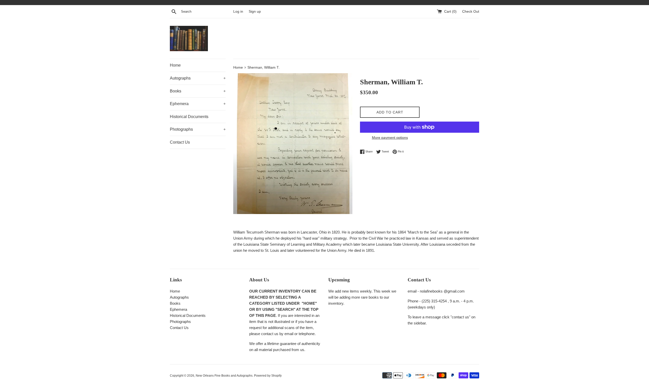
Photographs (198, 129)
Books (198, 91)
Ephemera (198, 104)
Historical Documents (189, 116)
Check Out (470, 11)
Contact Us (180, 142)
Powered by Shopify (268, 375)
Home (175, 65)
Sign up (255, 11)
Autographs (198, 78)
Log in (238, 11)
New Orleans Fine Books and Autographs (224, 375)
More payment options (390, 138)
